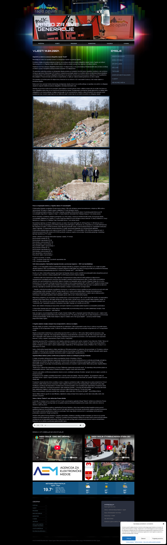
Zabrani (143, 538)
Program (74, 43)
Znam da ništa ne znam (121, 75)
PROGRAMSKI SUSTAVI (89, 540)
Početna (41, 43)
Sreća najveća (118, 56)
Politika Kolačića (130, 542)
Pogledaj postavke (157, 538)
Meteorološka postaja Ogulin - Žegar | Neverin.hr (83, 488)
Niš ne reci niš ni (118, 82)
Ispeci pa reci (117, 60)
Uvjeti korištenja (38, 528)
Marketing (92, 43)
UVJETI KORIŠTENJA (38, 540)
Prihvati (129, 538)
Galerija (110, 43)
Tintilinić (115, 71)
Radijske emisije (37, 513)
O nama (126, 43)
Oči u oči (115, 67)
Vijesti (57, 43)
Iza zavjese (117, 64)
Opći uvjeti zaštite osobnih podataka (152, 542)
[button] (163, 524)
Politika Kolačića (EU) (39, 531)
